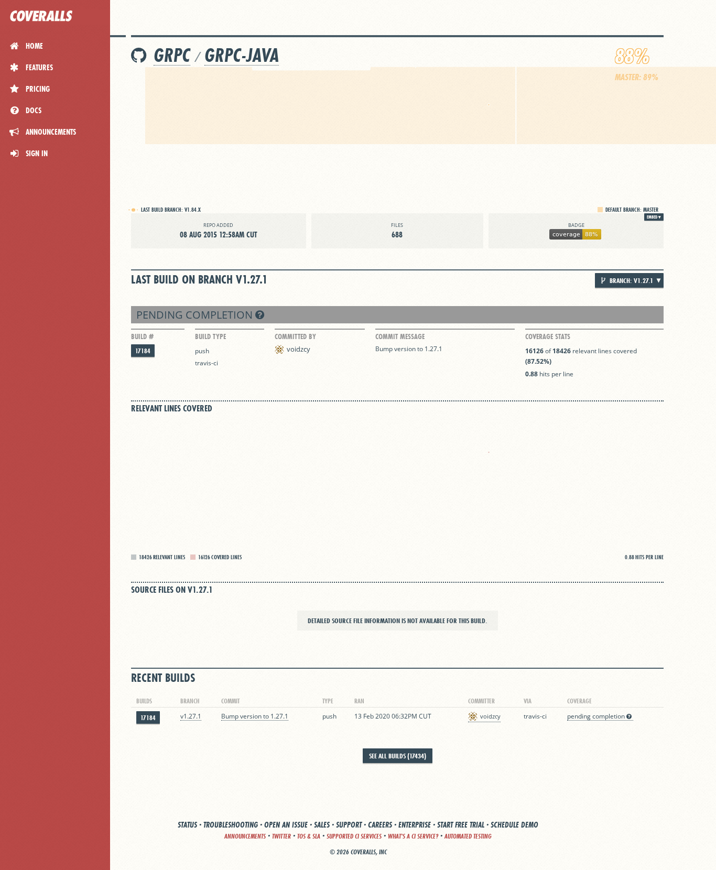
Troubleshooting (230, 824)
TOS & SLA (308, 836)
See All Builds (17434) (397, 755)
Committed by (295, 336)
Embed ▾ (654, 217)
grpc (172, 55)
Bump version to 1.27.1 (408, 348)
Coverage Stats (547, 336)
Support (349, 824)
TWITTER (281, 836)
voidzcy (298, 349)
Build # (142, 336)
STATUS (187, 824)
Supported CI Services (354, 836)
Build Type (210, 336)
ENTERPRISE (414, 824)
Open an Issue (286, 824)
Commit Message (400, 336)
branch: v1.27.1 (630, 280)
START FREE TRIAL (460, 824)
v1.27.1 (190, 716)
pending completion (195, 315)
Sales (322, 824)
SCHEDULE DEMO (514, 824)
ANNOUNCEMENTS (245, 836)
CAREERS (380, 824)
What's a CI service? (413, 836)
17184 (142, 350)
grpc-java (241, 55)
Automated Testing (468, 836)
